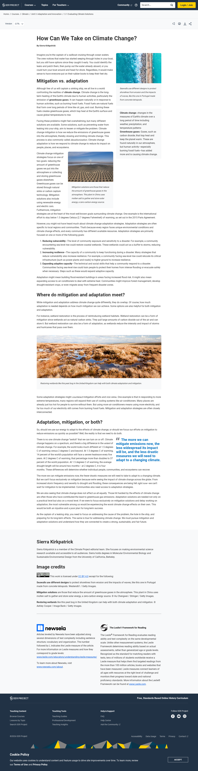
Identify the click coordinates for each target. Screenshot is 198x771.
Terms (162, 736)
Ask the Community (110, 724)
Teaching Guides (59, 716)
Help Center (106, 720)
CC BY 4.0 (83, 576)
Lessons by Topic (17, 720)
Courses (29, 5)
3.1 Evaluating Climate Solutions (78, 14)
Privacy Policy (40, 764)
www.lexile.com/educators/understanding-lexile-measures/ (67, 657)
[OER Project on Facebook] (173, 716)
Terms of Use (21, 764)
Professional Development (64, 720)
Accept (178, 760)
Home (6, 14)
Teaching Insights (60, 724)
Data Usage (151, 736)
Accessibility (136, 736)
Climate (25, 14)
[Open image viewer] (138, 68)
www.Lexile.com (137, 684)
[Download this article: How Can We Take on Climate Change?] (185, 24)
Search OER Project (18, 724)
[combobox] (153, 5)
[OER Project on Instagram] (184, 716)
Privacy (172, 736)
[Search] (172, 5)
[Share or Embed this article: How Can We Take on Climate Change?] (190, 24)
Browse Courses (17, 716)
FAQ (102, 716)
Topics (44, 5)
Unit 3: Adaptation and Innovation (46, 14)
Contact (182, 736)
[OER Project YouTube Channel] (179, 716)
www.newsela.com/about (50, 666)
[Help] (136, 5)
